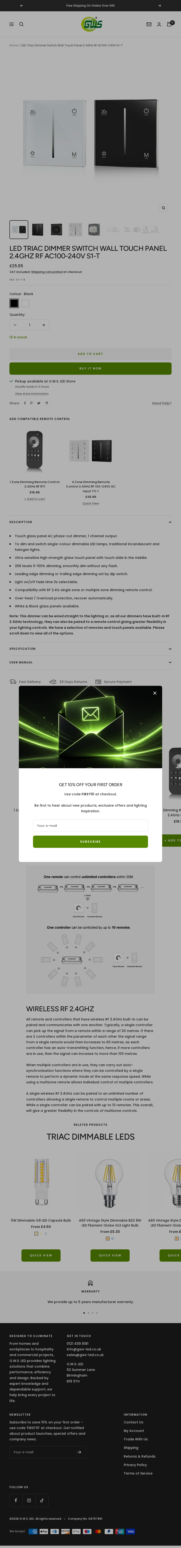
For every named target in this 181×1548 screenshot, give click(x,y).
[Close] (154, 693)
